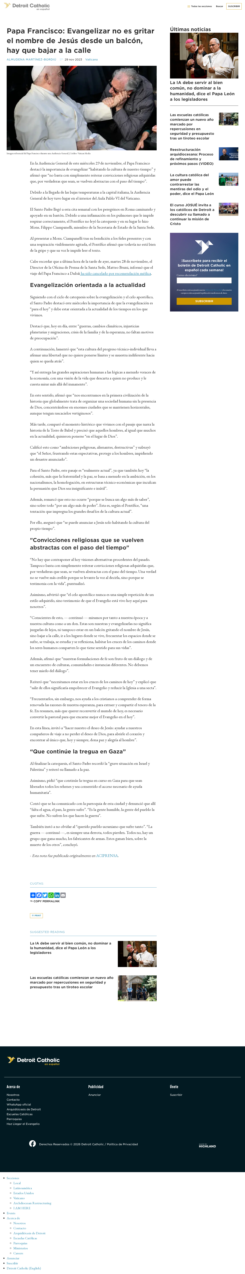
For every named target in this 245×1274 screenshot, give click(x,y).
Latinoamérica (22, 1188)
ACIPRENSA (107, 855)
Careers (18, 1253)
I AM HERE (21, 1208)
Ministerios (20, 1248)
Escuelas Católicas (19, 1114)
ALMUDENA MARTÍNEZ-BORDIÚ (31, 59)
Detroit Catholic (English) (24, 1268)
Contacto (13, 1099)
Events (11, 1213)
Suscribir (234, 6)
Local (17, 1183)
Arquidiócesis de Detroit (24, 1109)
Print (37, 915)
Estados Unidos (23, 1193)
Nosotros (13, 1094)
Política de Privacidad (213, 290)
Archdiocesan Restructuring (32, 1203)
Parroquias (14, 1119)
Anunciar (94, 1094)
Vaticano (91, 59)
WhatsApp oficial (19, 1104)
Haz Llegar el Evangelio (23, 1124)
